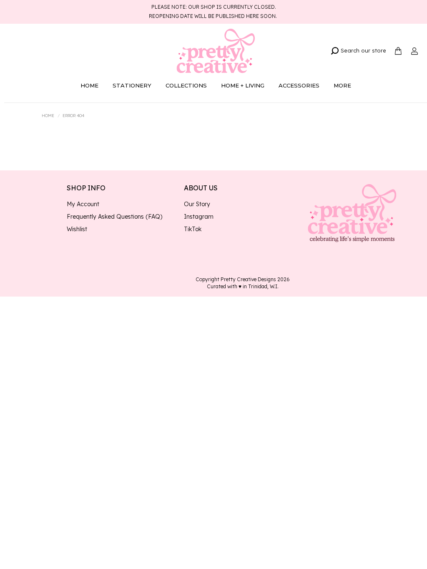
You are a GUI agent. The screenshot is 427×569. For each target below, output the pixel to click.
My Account (83, 204)
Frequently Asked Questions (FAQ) (114, 216)
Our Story (197, 204)
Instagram (199, 216)
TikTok (192, 229)
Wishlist (77, 229)
